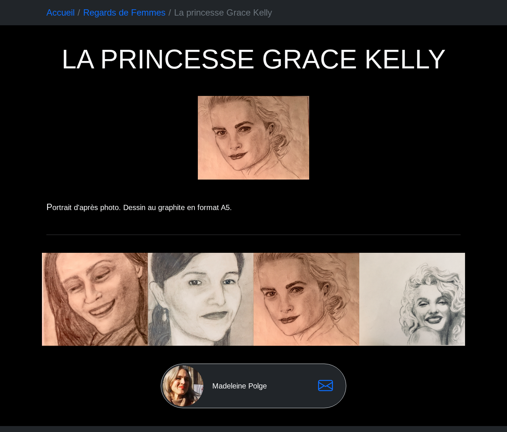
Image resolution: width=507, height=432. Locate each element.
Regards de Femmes (124, 12)
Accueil (60, 12)
